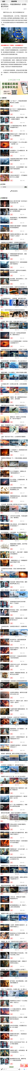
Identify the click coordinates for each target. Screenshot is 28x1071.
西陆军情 (14, 1)
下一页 (18, 79)
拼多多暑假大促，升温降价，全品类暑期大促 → (12, 45)
